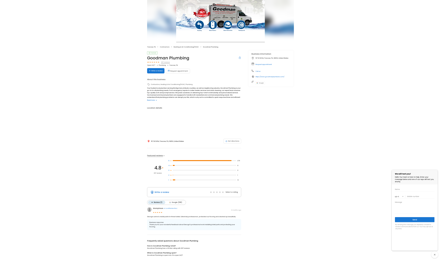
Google (261, 83)
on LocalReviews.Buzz (170, 208)
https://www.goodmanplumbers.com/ (270, 77)
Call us (258, 71)
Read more (151, 100)
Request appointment (179, 71)
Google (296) (177, 202)
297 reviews (165, 62)
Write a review (157, 71)
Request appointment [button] (264, 64)
